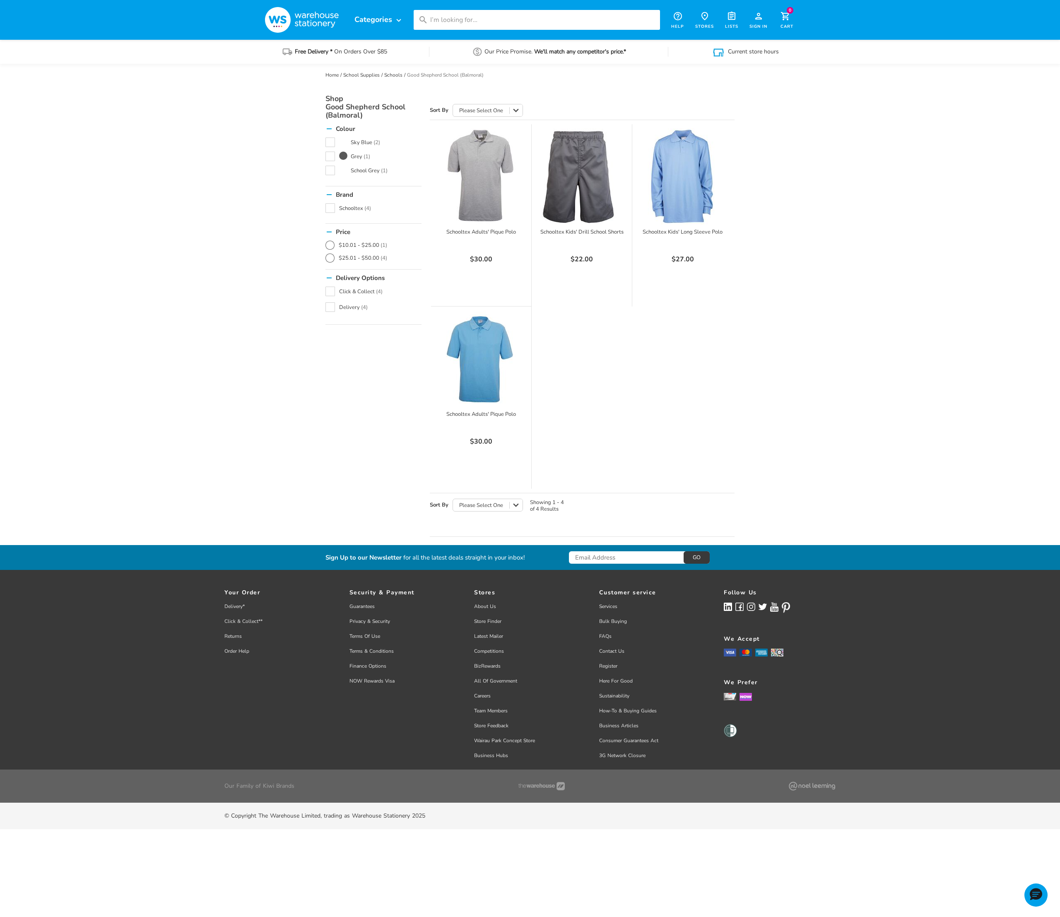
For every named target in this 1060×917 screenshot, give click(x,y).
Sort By (439, 110)
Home (332, 75)
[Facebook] (739, 606)
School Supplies (361, 75)
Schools (393, 75)
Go (697, 557)
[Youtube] (774, 607)
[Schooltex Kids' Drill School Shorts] (582, 176)
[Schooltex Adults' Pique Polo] (481, 176)
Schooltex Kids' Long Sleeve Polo (683, 232)
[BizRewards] (730, 696)
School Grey (369, 170)
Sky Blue (365, 142)
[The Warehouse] (541, 786)
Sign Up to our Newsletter (363, 557)
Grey (360, 156)
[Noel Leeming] (812, 786)
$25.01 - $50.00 (363, 258)
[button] (1036, 895)
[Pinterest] (786, 607)
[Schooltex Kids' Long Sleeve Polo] (683, 176)
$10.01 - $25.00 (363, 245)
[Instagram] (751, 606)
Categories (378, 19)
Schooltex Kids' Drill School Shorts (582, 232)
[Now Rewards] (746, 696)
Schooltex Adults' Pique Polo (481, 232)
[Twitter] (763, 606)
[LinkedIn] (728, 606)
